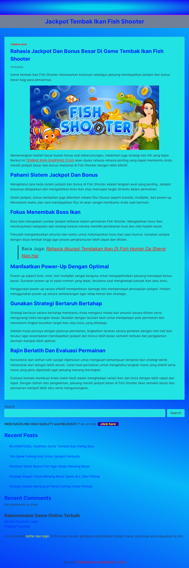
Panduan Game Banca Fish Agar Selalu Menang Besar (49, 466)
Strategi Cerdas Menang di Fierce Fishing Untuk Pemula (50, 486)
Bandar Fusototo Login (21, 521)
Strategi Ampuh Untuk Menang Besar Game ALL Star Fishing (54, 476)
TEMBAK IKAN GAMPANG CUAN (101, 562)
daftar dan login (37, 536)
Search (9, 406)
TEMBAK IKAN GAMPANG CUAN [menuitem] (50, 160)
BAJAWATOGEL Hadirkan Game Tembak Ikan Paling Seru (51, 446)
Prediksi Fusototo (17, 526)
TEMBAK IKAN (18, 44)
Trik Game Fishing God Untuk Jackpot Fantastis (44, 456)
